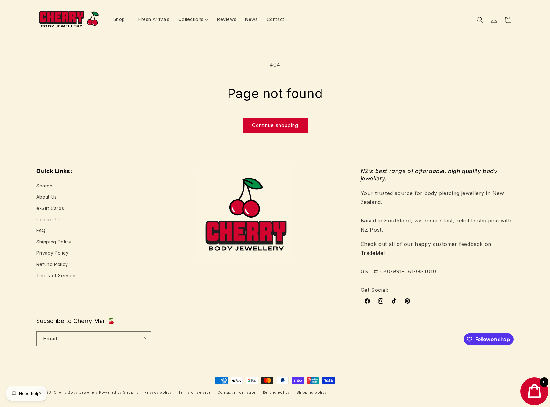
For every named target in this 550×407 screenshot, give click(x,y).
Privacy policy (158, 392)
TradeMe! (373, 253)
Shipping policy (311, 392)
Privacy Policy (52, 253)
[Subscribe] (144, 338)
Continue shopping (275, 125)
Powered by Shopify (118, 392)
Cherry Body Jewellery (76, 392)
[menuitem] (121, 19)
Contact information (237, 392)
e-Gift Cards (50, 208)
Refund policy (276, 392)
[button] (480, 20)
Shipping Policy (54, 241)
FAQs (42, 230)
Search (44, 185)
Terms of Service (56, 275)
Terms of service (194, 392)
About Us (46, 197)
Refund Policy (52, 264)
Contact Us (48, 219)
